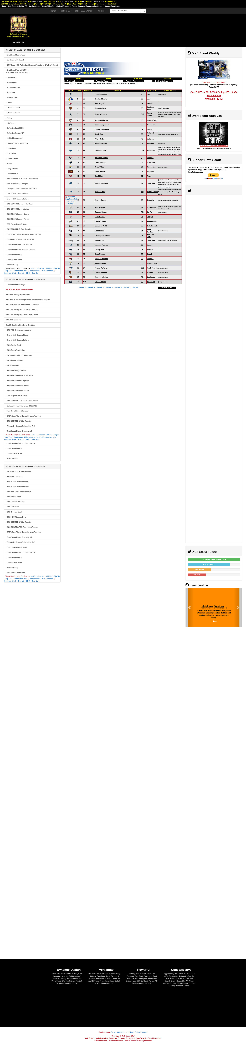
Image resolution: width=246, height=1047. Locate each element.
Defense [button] (101, 10)
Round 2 (91, 288)
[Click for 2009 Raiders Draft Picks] (70, 125)
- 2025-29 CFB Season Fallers (17, 219)
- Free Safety (11, 153)
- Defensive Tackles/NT (15, 133)
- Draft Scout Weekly (14, 254)
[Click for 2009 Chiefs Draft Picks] (70, 103)
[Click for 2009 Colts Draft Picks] (70, 245)
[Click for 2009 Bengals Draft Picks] (70, 120)
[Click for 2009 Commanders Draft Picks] (70, 171)
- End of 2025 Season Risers (17, 194)
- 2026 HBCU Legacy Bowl (16, 370)
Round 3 (100, 288)
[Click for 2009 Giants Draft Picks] (70, 212)
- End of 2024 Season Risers (17, 482)
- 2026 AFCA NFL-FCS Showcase (19, 355)
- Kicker (9, 118)
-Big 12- (57, 268)
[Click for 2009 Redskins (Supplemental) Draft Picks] (71, 200)
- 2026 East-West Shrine (15, 350)
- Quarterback (11, 77)
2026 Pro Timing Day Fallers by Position (22, 315)
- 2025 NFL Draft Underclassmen (18, 492)
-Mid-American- (48, 271)
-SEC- (28, 273)
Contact (144, 1032)
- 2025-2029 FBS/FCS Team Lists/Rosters (22, 401)
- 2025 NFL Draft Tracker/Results (18, 471)
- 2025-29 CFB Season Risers (17, 214)
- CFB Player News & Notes (16, 224)
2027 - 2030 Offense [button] (83, 10)
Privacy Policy (134, 1032)
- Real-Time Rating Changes (17, 184)
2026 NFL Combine (13, 320)
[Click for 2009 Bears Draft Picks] (70, 108)
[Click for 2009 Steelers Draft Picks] (70, 167)
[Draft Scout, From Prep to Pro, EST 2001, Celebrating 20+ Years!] (18, 23)
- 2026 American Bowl (14, 360)
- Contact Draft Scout (14, 260)
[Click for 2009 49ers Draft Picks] (70, 139)
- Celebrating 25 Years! (15, 60)
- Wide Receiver (12, 98)
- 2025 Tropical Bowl (14, 512)
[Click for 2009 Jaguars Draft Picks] (70, 129)
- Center (9, 103)
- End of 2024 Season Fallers (17, 487)
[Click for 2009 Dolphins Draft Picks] (70, 221)
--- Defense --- (11, 123)
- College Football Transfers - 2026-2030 (21, 189)
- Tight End (10, 93)
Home (53, 10)
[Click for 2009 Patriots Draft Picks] (70, 192)
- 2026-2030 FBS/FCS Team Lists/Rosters (22, 179)
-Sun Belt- (35, 273)
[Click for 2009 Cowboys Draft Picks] (70, 114)
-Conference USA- (21, 271)
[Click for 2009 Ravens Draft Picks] (70, 226)
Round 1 (82, 288)
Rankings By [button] (65, 10)
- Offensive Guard (13, 108)
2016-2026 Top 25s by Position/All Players (22, 305)
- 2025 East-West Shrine (15, 502)
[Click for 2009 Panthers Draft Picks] (70, 249)
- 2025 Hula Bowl (12, 507)
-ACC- (33, 268)
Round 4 (109, 288)
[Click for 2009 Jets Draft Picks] (70, 94)
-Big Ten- (8, 271)
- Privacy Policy (12, 265)
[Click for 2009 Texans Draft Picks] (70, 158)
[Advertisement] (141, 29)
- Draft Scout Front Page (15, 55)
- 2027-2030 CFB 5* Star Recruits (18, 229)
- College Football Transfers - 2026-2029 (21, 406)
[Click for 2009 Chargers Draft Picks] (70, 162)
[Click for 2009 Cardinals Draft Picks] (70, 259)
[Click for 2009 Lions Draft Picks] (70, 151)
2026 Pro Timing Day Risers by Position (22, 310)
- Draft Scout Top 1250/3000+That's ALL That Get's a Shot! (17, 71)
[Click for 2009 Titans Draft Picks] (70, 231)
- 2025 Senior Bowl (13, 497)
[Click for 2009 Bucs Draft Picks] (70, 176)
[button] (190, 607)
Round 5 (118, 288)
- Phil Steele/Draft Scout (15, 573)
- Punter (9, 163)
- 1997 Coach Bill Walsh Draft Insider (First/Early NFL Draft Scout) (32, 65)
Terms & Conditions (119, 1032)
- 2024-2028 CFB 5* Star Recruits (18, 522)
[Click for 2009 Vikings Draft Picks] (70, 217)
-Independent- (34, 271)
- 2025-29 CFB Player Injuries (17, 209)
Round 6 (127, 288)
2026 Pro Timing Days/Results (18, 295)
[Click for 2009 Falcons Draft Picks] (70, 235)
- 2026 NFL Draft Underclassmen (18, 330)
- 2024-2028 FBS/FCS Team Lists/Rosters (22, 527)
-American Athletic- (44, 268)
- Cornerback (11, 148)
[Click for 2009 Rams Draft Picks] (70, 99)
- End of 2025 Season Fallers (17, 199)
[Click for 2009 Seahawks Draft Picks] (70, 240)
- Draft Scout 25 (12, 174)
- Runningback (11, 82)
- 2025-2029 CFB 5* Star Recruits (18, 421)
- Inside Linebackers (14, 138)
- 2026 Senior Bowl (13, 345)
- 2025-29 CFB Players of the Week (19, 204)
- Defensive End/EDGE (15, 128)
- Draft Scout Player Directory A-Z (19, 244)
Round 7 (136, 288)
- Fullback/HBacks (13, 88)
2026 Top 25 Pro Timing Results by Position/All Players (28, 300)
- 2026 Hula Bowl (12, 365)
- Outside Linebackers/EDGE (17, 143)
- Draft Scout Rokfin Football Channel (20, 249)
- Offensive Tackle (13, 113)
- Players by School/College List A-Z (20, 239)
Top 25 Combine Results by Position (20, 325)
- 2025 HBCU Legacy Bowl (16, 517)
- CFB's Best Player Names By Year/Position (23, 234)
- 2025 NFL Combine (14, 476)
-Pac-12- (21, 273)
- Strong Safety (12, 158)
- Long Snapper (12, 169)
